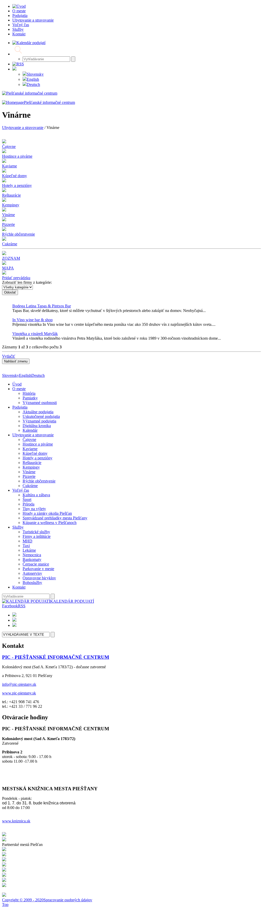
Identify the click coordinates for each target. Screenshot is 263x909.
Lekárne (29, 550)
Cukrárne (30, 485)
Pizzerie (29, 476)
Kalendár (30, 430)
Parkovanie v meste (38, 569)
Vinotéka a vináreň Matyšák (35, 333)
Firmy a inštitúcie (37, 536)
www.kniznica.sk (16, 821)
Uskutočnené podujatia (41, 416)
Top (5, 904)
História (29, 393)
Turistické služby (36, 532)
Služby (18, 527)
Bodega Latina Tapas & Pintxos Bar (41, 306)
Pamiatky (30, 398)
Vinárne (29, 472)
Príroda (28, 504)
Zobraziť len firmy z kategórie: (27, 282)
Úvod (17, 384)
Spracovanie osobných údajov (67, 900)
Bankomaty (32, 559)
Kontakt (18, 587)
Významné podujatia (39, 421)
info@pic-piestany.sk (19, 684)
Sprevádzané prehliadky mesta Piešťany (55, 518)
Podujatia (19, 407)
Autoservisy (32, 573)
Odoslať (10, 292)
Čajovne (29, 439)
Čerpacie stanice (36, 564)
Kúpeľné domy (35, 453)
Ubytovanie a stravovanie (22, 127)
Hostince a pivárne (38, 444)
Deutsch (33, 84)
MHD (27, 541)
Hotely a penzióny (37, 458)
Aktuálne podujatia (38, 412)
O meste (19, 389)
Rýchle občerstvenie (39, 481)
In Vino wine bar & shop (32, 320)
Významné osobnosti (40, 402)
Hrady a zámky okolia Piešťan (47, 513)
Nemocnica (32, 555)
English (33, 79)
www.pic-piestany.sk (19, 693)
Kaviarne (30, 449)
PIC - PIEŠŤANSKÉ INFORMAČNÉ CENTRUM (55, 657)
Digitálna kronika (37, 425)
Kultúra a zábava (36, 495)
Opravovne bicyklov (39, 578)
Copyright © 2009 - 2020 (22, 900)
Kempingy (31, 467)
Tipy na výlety (34, 509)
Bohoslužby (32, 582)
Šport (27, 499)
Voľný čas (20, 490)
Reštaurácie (32, 462)
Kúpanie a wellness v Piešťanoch (50, 522)
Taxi (26, 545)
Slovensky (35, 74)
